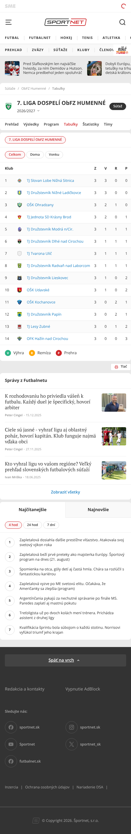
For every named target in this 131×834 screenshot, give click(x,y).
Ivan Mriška (13, 477)
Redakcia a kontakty (24, 689)
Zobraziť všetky (65, 492)
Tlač (124, 366)
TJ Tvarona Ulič (39, 253)
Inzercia (11, 787)
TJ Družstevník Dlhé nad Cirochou (55, 241)
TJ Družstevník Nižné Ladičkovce (54, 192)
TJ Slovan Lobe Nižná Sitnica (50, 180)
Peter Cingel (14, 415)
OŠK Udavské (38, 289)
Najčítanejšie (32, 510)
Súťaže (10, 89)
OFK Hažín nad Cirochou (47, 338)
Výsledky (31, 124)
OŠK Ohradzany (40, 204)
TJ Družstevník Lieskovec (47, 277)
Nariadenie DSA (89, 787)
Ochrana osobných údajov (47, 787)
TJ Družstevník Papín (44, 314)
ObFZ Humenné (33, 89)
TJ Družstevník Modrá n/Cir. (50, 229)
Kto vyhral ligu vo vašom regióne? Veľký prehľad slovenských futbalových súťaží (48, 467)
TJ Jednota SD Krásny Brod (49, 217)
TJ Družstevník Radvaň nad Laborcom (58, 265)
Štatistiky (91, 124)
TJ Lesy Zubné (38, 326)
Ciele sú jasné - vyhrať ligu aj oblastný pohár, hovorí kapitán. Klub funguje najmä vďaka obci (50, 436)
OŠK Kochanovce (41, 302)
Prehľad (12, 124)
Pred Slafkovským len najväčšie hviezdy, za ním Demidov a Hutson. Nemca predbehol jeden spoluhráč (53, 68)
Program (51, 124)
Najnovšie (98, 510)
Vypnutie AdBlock (83, 689)
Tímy (108, 124)
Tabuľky (71, 124)
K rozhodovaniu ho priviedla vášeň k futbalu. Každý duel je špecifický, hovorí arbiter (47, 402)
